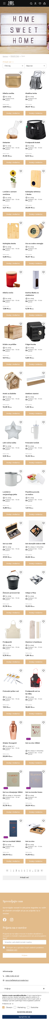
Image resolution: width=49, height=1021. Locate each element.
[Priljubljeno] (21, 73)
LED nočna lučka (9, 443)
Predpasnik (7, 642)
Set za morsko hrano (33, 792)
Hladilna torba (31, 93)
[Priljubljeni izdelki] (40, 3)
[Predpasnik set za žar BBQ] (35, 678)
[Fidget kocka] (35, 331)
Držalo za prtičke (9, 344)
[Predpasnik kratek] (35, 129)
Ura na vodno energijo (34, 243)
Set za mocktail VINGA (12, 841)
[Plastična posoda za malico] (35, 479)
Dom (23, 56)
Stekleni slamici (32, 393)
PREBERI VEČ (11, 950)
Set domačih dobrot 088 (35, 544)
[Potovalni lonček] (35, 430)
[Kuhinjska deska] (13, 230)
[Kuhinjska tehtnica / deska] (35, 178)
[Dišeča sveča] (13, 279)
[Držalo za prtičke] (13, 331)
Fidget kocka (30, 344)
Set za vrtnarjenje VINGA (13, 792)
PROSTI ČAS (14, 56)
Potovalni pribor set (11, 691)
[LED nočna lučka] (13, 430)
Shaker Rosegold (10, 743)
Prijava (24, 955)
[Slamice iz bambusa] (35, 629)
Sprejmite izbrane (24, 1012)
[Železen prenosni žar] (13, 580)
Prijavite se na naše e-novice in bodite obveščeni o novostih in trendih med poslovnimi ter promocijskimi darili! (24, 936)
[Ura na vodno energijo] (35, 230)
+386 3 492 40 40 (12, 976)
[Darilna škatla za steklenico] (35, 279)
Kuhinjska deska (9, 243)
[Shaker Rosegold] (13, 730)
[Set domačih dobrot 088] (35, 530)
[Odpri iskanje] (31, 3)
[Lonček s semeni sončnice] (13, 178)
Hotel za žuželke (9, 393)
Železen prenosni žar (11, 593)
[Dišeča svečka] (13, 80)
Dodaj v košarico (13, 113)
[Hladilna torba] (35, 80)
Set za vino (29, 841)
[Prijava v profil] (35, 3)
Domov (5, 56)
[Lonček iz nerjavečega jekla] (13, 479)
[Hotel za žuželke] (13, 380)
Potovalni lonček (32, 443)
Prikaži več (24, 877)
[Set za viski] (13, 530)
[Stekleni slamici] (35, 380)
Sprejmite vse (24, 1017)
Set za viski (7, 544)
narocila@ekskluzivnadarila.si (16, 980)
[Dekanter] (13, 129)
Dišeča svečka (8, 93)
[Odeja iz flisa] (35, 580)
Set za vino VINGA (32, 743)
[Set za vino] (35, 828)
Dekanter (6, 142)
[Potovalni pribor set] (13, 678)
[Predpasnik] (13, 629)
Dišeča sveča (8, 293)
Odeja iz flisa (30, 593)
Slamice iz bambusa (33, 642)
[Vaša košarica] (44, 3)
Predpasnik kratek (32, 142)
